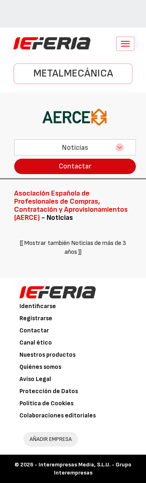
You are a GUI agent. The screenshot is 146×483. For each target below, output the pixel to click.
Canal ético (35, 343)
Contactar (75, 166)
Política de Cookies (46, 403)
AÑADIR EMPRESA (51, 439)
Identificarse (37, 306)
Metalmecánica (73, 73)
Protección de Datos (48, 391)
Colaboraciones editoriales (57, 415)
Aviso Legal (35, 379)
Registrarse (35, 318)
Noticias (75, 147)
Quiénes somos (40, 367)
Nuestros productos (47, 355)
